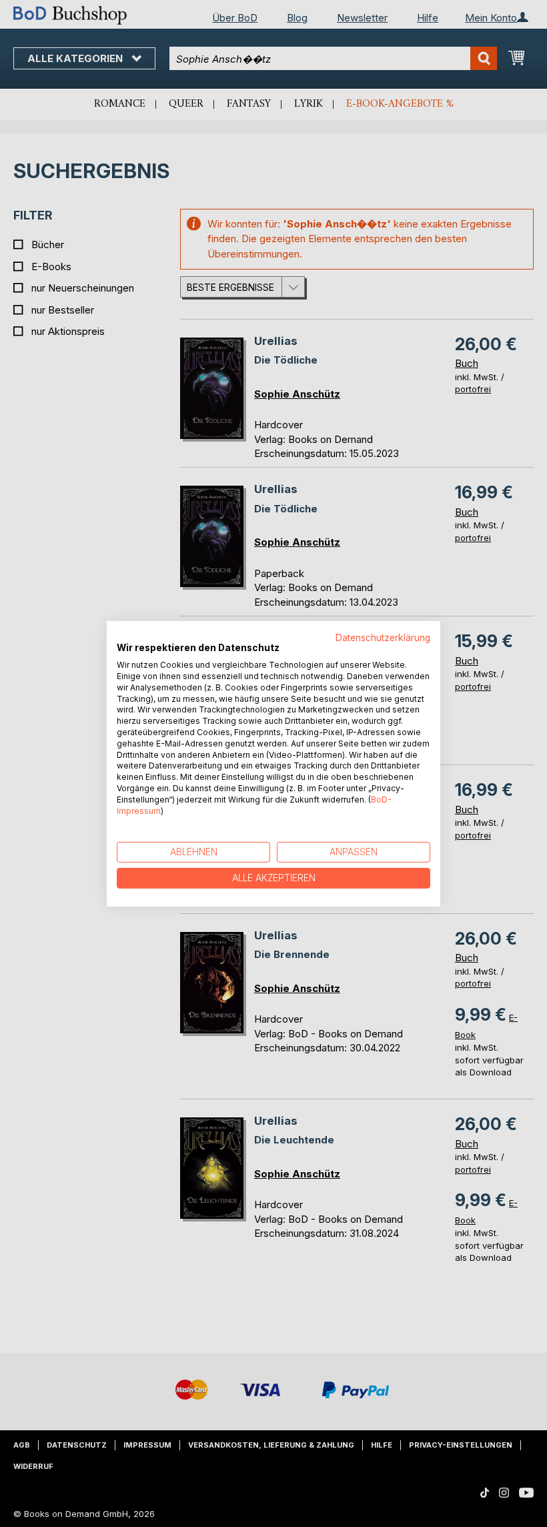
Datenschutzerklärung (383, 637)
